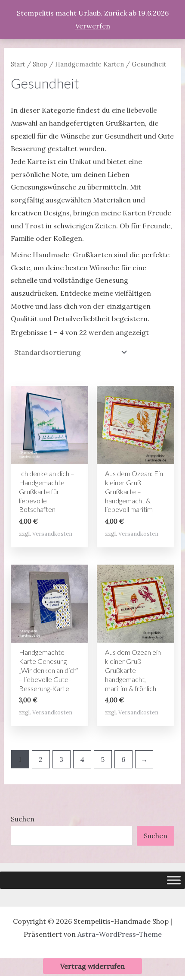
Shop (40, 64)
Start (18, 64)
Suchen (22, 819)
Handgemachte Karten (89, 64)
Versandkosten (52, 533)
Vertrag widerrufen (92, 966)
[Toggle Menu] (174, 880)
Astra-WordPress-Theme (119, 934)
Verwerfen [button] (92, 26)
